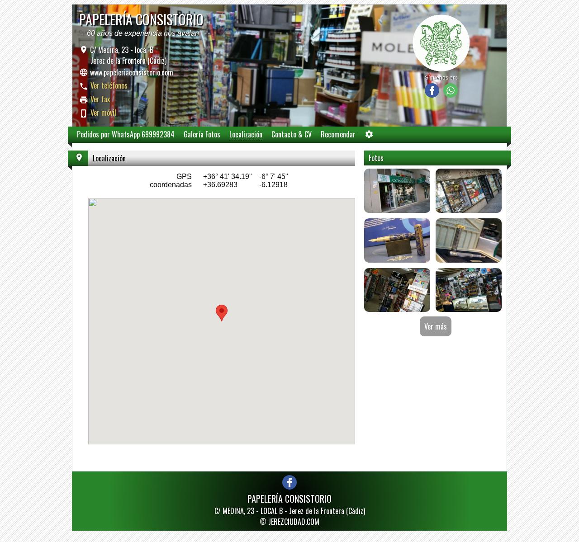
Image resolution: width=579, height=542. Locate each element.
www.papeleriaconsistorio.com (131, 72)
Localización (245, 134)
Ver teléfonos (109, 85)
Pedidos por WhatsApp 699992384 (126, 134)
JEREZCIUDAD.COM (293, 521)
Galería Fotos (202, 134)
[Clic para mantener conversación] (450, 95)
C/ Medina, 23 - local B (127, 55)
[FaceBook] (432, 95)
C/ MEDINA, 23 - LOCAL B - (289, 510)
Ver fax (100, 99)
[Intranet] (369, 136)
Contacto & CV (291, 134)
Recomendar (338, 134)
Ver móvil (103, 112)
